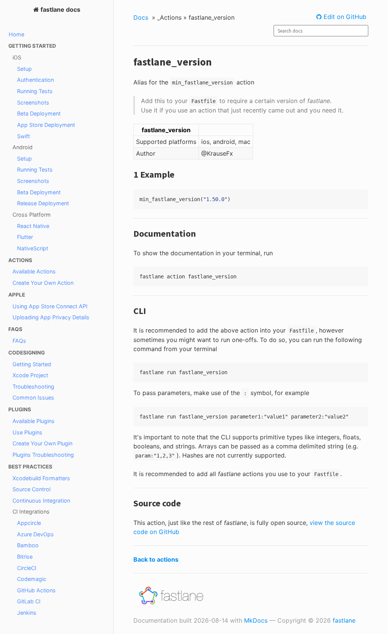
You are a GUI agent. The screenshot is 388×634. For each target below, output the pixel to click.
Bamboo (28, 545)
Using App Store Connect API (50, 306)
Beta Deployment (39, 113)
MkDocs (256, 620)
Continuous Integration (41, 500)
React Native (33, 226)
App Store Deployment (46, 125)
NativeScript (32, 248)
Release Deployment (43, 203)
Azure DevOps (35, 534)
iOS (17, 57)
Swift (23, 136)
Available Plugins (34, 421)
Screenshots (33, 102)
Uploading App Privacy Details (51, 317)
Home (16, 34)
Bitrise (25, 556)
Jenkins (26, 612)
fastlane (344, 620)
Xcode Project (30, 375)
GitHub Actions (36, 590)
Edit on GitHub (344, 16)
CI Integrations (31, 511)
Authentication (35, 80)
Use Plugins (27, 432)
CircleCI (26, 568)
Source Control (31, 489)
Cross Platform (32, 214)
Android (23, 147)
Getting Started (32, 364)
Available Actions (34, 271)
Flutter (25, 237)
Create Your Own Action (43, 283)
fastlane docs (59, 9)
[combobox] (321, 30)
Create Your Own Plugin (42, 443)
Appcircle (29, 523)
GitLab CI (29, 601)
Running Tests (35, 91)
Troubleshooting (33, 386)
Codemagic (31, 579)
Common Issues (33, 397)
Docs (140, 17)
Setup (24, 69)
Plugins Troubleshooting (43, 454)
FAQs (19, 340)
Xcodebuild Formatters (41, 478)
